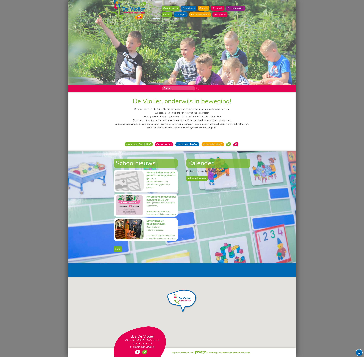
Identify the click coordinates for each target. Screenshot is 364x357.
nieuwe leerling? (213, 144)
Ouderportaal (164, 144)
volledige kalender (197, 178)
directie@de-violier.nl (143, 347)
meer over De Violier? (138, 144)
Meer (118, 249)
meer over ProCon (187, 144)
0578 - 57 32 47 (143, 343)
